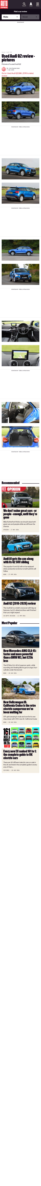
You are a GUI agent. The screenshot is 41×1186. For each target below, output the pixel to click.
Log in (30, 6)
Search (24, 6)
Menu (37, 6)
